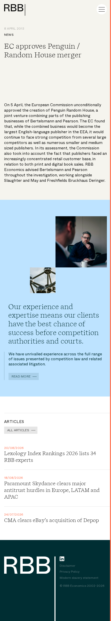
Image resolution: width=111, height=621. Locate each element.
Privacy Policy (70, 572)
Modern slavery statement (79, 578)
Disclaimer (67, 566)
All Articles (18, 430)
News (9, 34)
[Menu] (102, 9)
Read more (21, 376)
